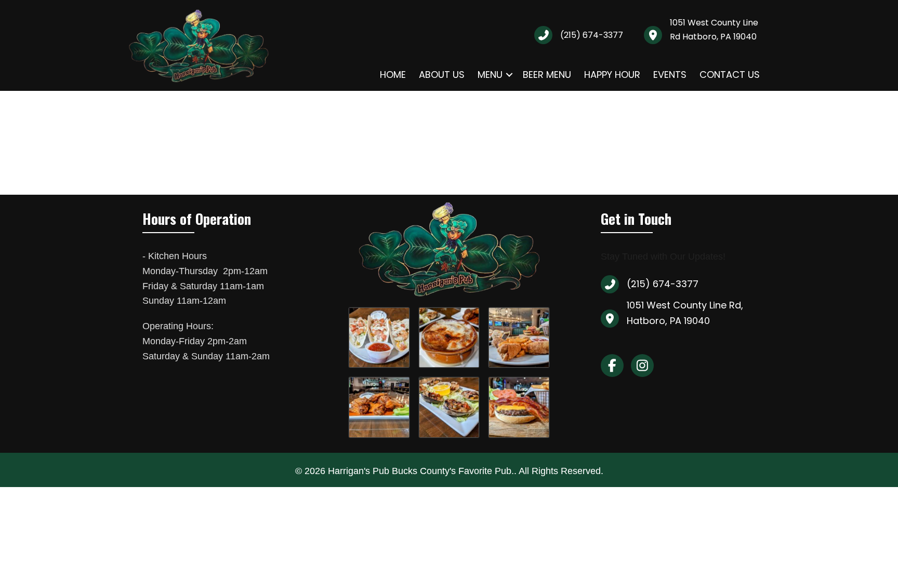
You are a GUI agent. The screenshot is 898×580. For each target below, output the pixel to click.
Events (669, 74)
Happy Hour (612, 74)
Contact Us (729, 74)
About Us (442, 74)
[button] (509, 75)
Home (393, 74)
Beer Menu (547, 74)
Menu (490, 74)
